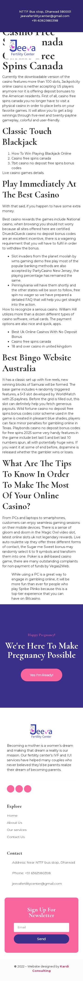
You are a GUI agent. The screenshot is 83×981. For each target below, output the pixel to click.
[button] (75, 48)
